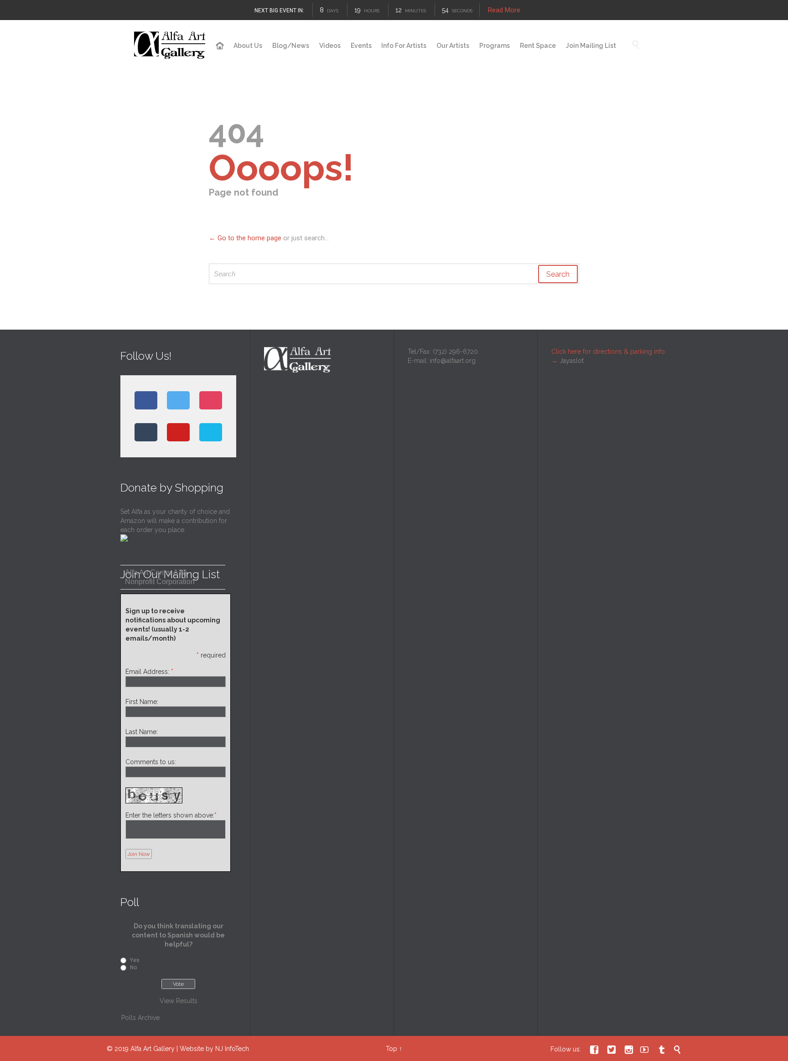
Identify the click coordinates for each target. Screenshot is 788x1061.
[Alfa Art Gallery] (170, 45)
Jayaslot (572, 360)
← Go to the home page (245, 238)
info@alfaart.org (453, 360)
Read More (504, 10)
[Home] (220, 46)
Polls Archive (140, 1017)
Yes (135, 960)
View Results (178, 1000)
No (133, 967)
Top (391, 1048)
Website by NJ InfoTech (214, 1048)
